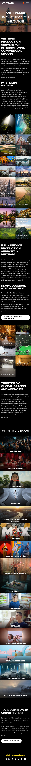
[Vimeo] (6, 759)
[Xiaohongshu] (25, 759)
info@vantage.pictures (15, 755)
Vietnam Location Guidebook (13, 317)
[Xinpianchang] (22, 759)
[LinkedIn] (18, 759)
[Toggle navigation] (27, 3)
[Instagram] (9, 759)
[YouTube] (15, 759)
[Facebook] (12, 759)
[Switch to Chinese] (23, 3)
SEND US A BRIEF (11, 741)
